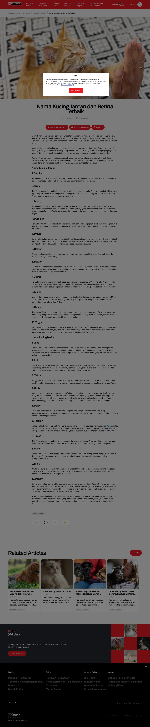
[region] (76, 84)
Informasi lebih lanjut (67, 85)
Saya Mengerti (75, 90)
